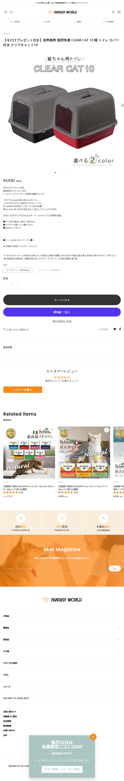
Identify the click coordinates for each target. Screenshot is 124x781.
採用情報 (7, 725)
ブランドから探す (10, 663)
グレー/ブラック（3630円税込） (18, 270)
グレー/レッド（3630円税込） (49, 270)
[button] (10, 492)
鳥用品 (6, 639)
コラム (6, 674)
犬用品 (6, 616)
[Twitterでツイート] (114, 329)
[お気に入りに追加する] (51, 429)
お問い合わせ (9, 730)
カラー (6, 264)
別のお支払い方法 (62, 321)
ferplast (6, 33)
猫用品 (6, 627)
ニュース (6, 686)
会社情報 (7, 721)
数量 (5, 278)
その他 (6, 651)
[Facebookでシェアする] (120, 329)
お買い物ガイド (9, 711)
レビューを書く (22, 389)
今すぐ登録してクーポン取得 (61, 769)
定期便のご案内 (10, 716)
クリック (33, 246)
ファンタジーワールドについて (16, 698)
